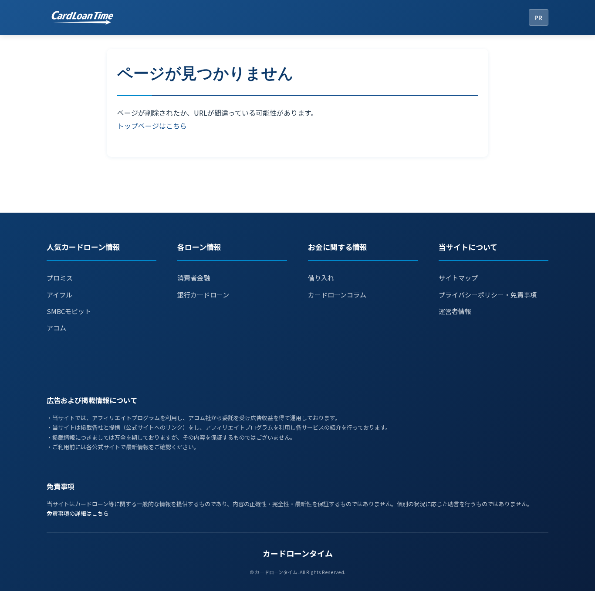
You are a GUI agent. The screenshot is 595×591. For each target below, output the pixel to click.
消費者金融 (193, 277)
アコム (56, 327)
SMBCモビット (69, 311)
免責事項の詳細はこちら (78, 513)
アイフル (59, 294)
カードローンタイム (298, 553)
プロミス (60, 277)
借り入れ (321, 277)
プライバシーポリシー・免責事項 (488, 294)
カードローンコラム (337, 294)
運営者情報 (455, 311)
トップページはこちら (152, 125)
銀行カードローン (203, 294)
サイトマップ (458, 277)
